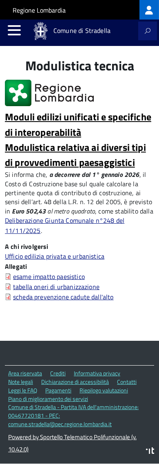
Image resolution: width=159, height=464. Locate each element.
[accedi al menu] (14, 30)
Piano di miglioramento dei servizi (48, 398)
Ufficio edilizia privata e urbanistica (54, 256)
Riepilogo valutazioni (104, 390)
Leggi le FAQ (22, 390)
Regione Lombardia (39, 10)
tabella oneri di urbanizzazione (56, 287)
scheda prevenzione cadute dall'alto (63, 297)
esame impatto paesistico (49, 276)
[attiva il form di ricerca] (147, 31)
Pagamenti (58, 390)
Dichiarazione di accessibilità (75, 381)
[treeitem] (149, 10)
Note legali (20, 381)
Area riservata (25, 373)
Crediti (58, 373)
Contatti (127, 381)
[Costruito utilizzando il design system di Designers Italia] (150, 451)
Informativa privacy (97, 373)
